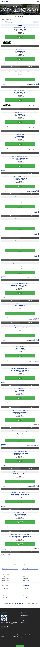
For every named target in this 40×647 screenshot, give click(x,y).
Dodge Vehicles (6, 597)
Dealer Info (23, 620)
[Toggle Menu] (38, 2)
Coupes (24, 576)
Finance (22, 617)
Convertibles (25, 578)
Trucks (24, 574)
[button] (21, 54)
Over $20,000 (6, 578)
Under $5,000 (6, 570)
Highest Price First (7, 580)
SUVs (24, 572)
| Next (11, 22)
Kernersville (37, 42)
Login (18, 643)
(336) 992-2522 (25, 637)
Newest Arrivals (26, 597)
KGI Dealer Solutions (27, 643)
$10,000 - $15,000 (6, 574)
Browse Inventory (24, 615)
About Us (23, 619)
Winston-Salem (36, 64)
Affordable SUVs (26, 588)
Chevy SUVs (25, 595)
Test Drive (10, 46)
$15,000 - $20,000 (6, 576)
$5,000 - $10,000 (6, 572)
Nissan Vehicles (6, 595)
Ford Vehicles (5, 588)
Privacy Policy (23, 622)
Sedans (24, 570)
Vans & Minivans (26, 580)
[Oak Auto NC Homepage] (10, 618)
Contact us (20, 603)
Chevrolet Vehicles (7, 590)
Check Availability (29, 46)
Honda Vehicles (6, 593)
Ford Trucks (25, 593)
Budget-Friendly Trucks (28, 590)
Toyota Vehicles (6, 592)
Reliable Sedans (26, 592)
